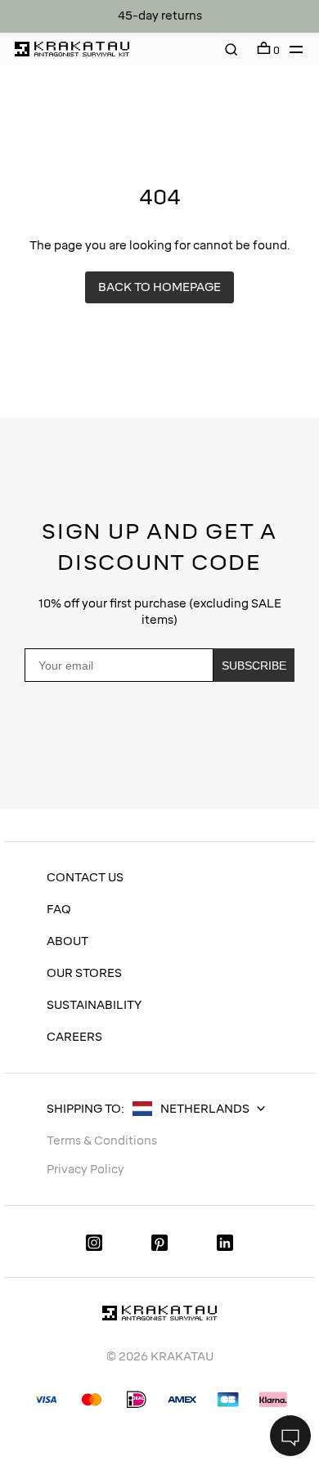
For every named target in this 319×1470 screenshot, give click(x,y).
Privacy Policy (88, 764)
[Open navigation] (291, 49)
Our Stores (84, 973)
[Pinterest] (159, 1241)
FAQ (59, 910)
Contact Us (85, 878)
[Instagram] (94, 1241)
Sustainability (94, 1005)
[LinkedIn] (225, 1241)
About (67, 941)
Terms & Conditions (102, 1141)
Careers (74, 1037)
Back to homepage (159, 287)
